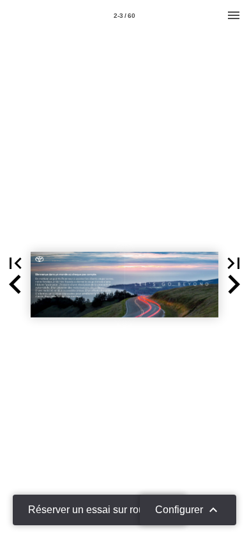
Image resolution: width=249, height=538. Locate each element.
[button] (15, 263)
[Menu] (233, 15)
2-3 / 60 (124, 15)
